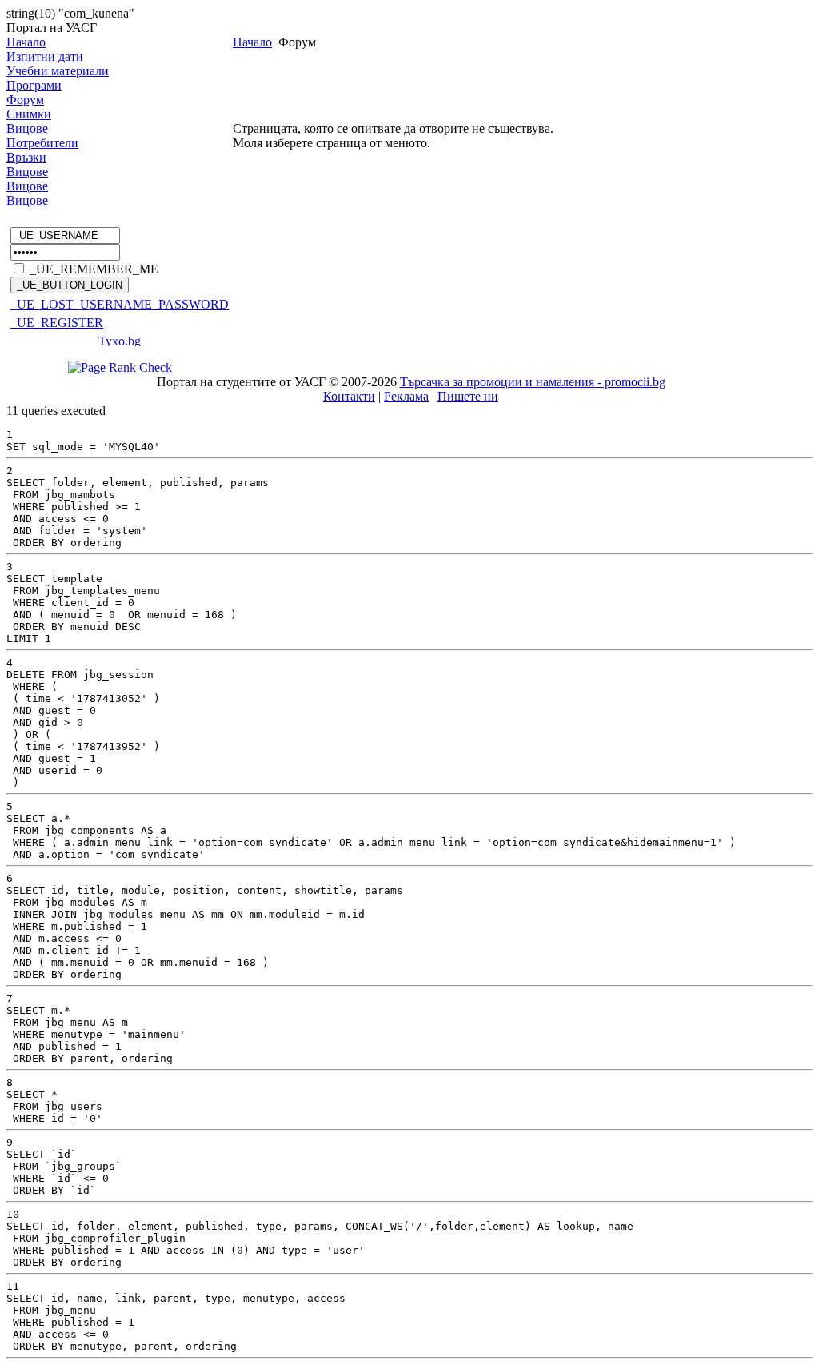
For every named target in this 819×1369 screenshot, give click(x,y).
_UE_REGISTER (56, 322)
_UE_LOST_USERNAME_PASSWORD (119, 304)
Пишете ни (467, 396)
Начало (26, 42)
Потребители (42, 143)
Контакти (349, 396)
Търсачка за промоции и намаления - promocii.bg (532, 382)
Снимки (28, 114)
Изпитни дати (44, 56)
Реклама (406, 396)
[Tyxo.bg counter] (120, 342)
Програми (34, 85)
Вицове (27, 128)
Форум (25, 99)
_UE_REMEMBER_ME (94, 269)
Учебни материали (57, 71)
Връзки (26, 157)
